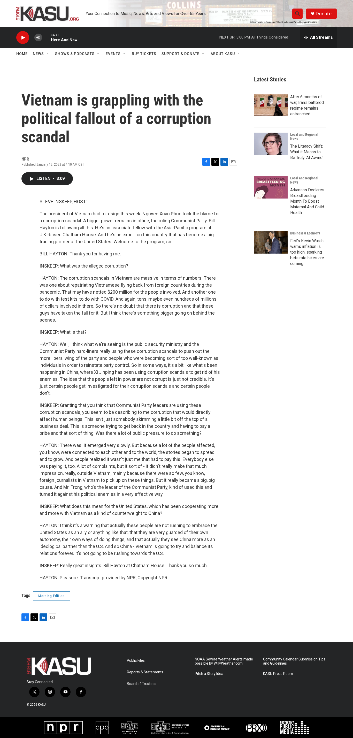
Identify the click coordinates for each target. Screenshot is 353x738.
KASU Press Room (278, 674)
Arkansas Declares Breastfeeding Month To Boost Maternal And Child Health (307, 201)
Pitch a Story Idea (209, 674)
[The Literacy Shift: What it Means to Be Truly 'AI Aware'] (271, 144)
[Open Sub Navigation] (48, 54)
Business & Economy (305, 233)
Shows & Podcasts (75, 54)
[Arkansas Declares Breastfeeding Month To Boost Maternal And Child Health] (271, 187)
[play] (23, 38)
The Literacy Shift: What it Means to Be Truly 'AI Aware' (306, 152)
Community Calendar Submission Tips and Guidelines (294, 661)
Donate (324, 13)
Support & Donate (180, 54)
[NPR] (63, 727)
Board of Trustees (141, 684)
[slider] (46, 37)
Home (22, 54)
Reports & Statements (145, 672)
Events (113, 54)
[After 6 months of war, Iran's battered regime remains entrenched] (271, 105)
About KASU (223, 54)
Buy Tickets (144, 54)
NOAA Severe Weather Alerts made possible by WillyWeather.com (224, 661)
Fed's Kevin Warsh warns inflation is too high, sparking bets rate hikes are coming (307, 252)
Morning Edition (51, 596)
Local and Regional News (304, 136)
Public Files (136, 661)
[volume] (38, 37)
